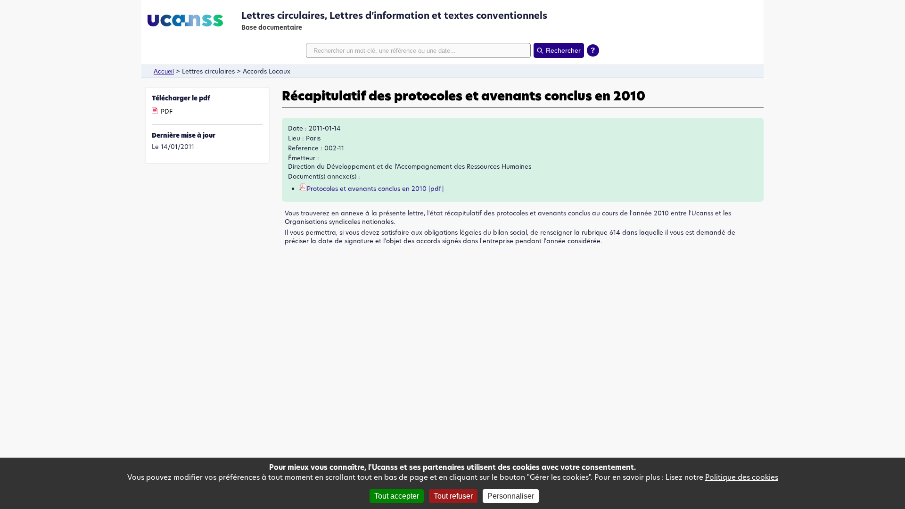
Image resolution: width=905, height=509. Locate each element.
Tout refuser (453, 496)
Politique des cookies (741, 477)
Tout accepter (396, 496)
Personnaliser (510, 496)
